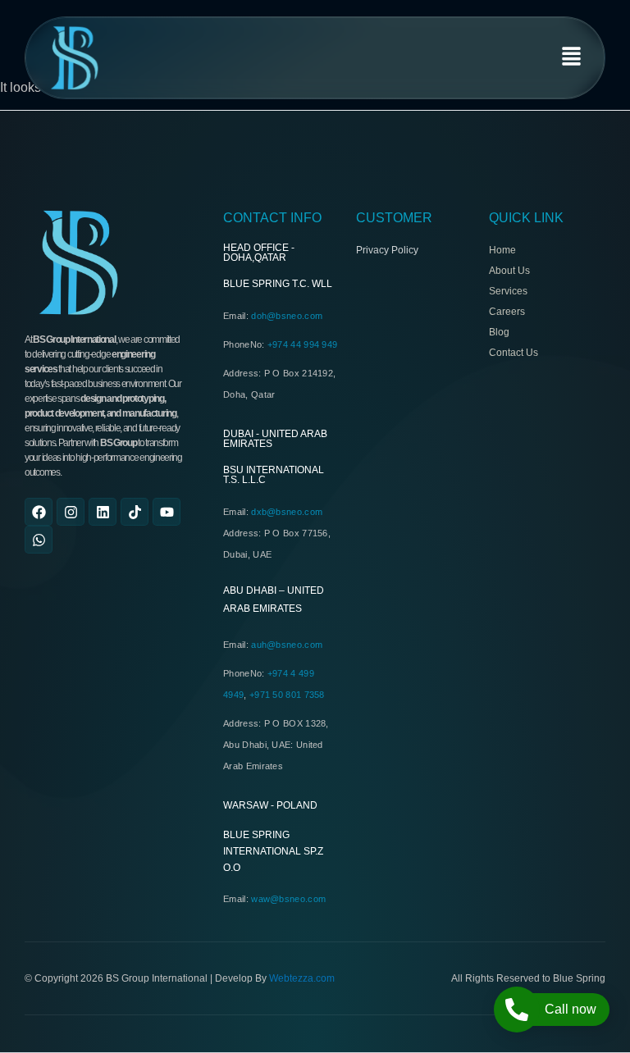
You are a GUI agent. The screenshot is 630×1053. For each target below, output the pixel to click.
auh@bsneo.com (286, 645)
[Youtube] (166, 512)
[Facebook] (38, 512)
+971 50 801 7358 (287, 695)
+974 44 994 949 (302, 344)
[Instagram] (70, 512)
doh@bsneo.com (286, 316)
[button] (571, 58)
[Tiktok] (134, 512)
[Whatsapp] (38, 540)
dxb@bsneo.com (286, 512)
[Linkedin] (102, 512)
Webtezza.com (302, 978)
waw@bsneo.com (288, 899)
